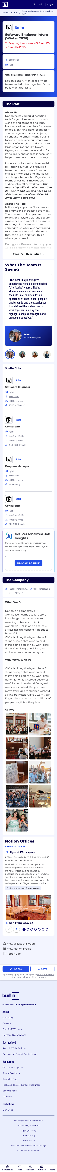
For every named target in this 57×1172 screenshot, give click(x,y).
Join (40, 4)
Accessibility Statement (28, 1125)
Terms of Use (28, 1140)
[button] (10, 354)
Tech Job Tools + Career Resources (21, 1084)
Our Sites (8, 1109)
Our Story (8, 1017)
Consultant (12, 426)
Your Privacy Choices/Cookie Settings (28, 1145)
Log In (50, 4)
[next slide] (16, 929)
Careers (7, 1023)
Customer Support (13, 1067)
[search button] (34, 4)
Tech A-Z (7, 1096)
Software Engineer (17, 387)
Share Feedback (11, 1073)
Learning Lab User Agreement (28, 1120)
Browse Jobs (10, 1090)
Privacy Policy (28, 1135)
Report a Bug (10, 1079)
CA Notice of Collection (28, 1150)
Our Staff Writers (12, 1029)
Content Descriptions (14, 1035)
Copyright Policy (29, 1130)
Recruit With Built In (14, 1048)
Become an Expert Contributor (20, 1054)
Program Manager (17, 466)
